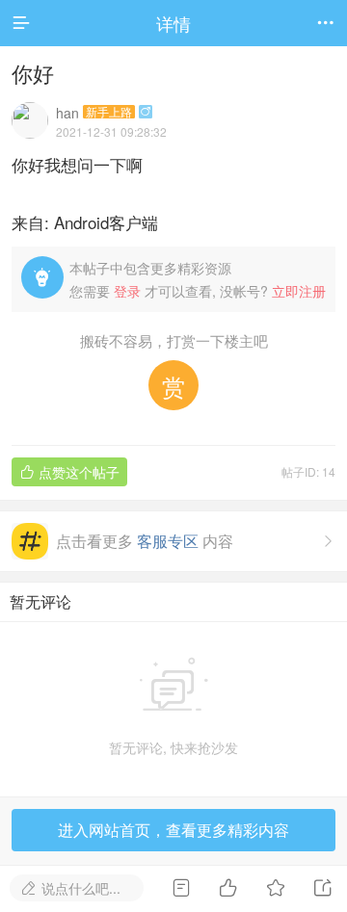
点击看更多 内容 (195, 541)
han (67, 112)
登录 (127, 290)
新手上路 (109, 111)
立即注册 (299, 290)
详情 (173, 23)
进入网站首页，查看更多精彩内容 (173, 830)
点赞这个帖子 (69, 472)
